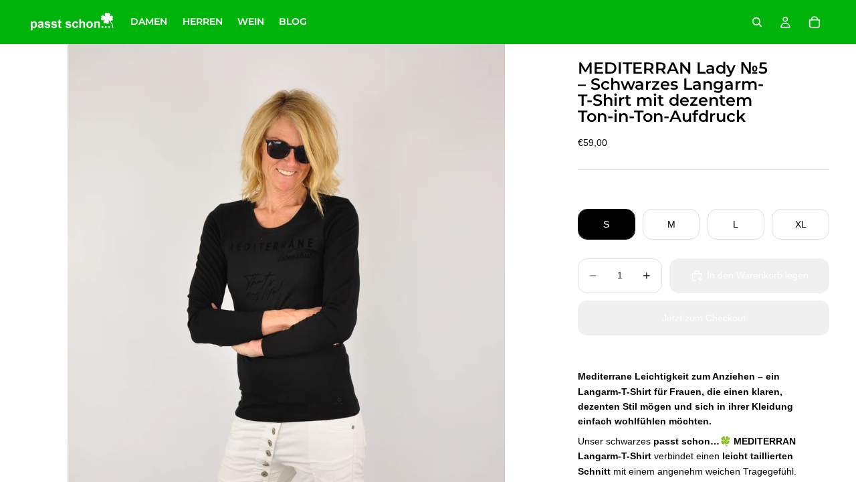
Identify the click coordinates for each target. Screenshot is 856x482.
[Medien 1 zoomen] (286, 263)
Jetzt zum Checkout (704, 318)
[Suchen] (757, 22)
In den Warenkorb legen (758, 275)
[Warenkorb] (814, 22)
